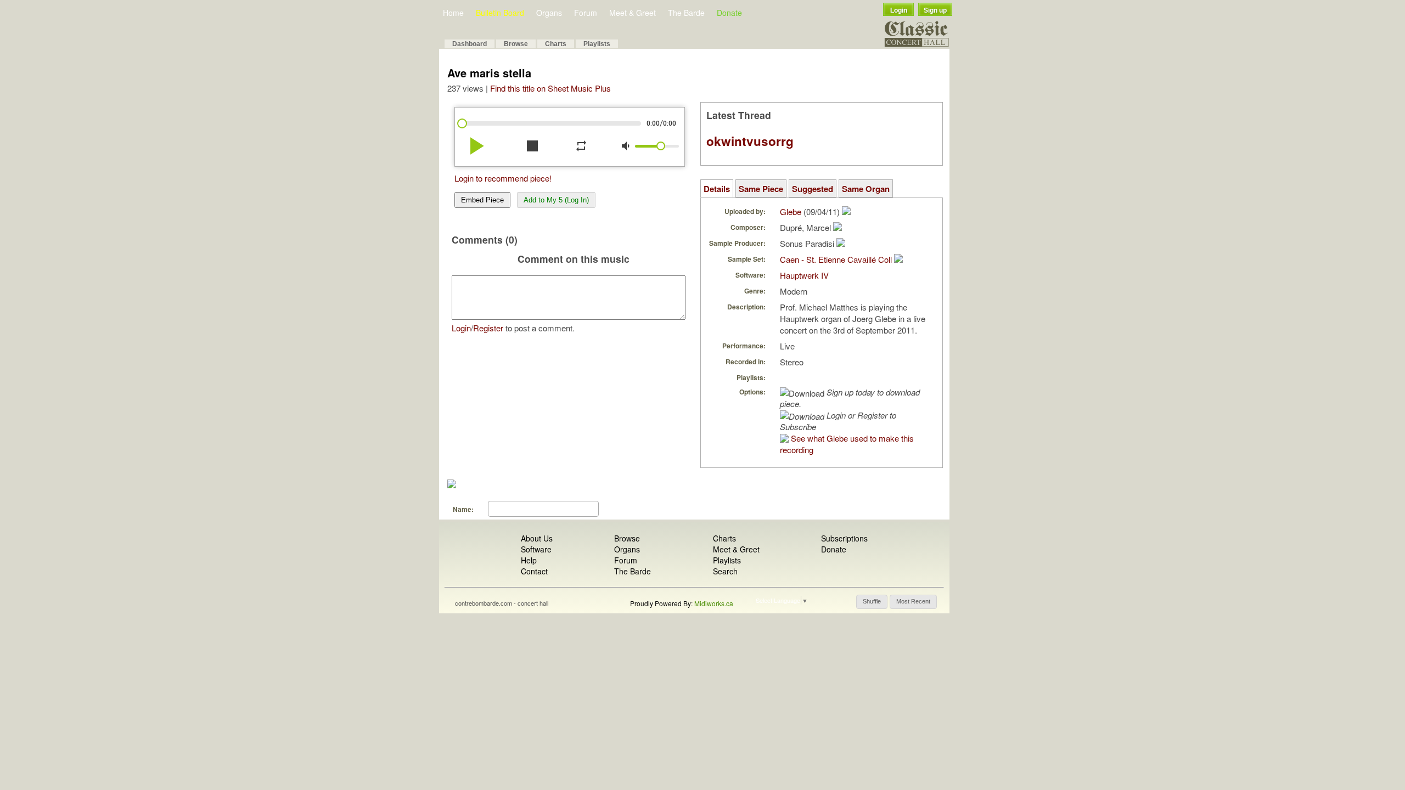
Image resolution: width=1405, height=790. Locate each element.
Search (725, 571)
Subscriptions (844, 538)
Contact (534, 571)
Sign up (935, 10)
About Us (537, 538)
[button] (871, 602)
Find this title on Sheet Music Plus (550, 88)
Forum (585, 12)
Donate (729, 12)
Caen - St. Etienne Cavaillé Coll (836, 259)
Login (898, 10)
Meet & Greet (632, 12)
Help (529, 560)
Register (488, 328)
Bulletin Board (500, 12)
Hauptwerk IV (804, 275)
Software (536, 549)
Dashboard (469, 44)
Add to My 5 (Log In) (556, 200)
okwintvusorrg (750, 141)
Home (453, 12)
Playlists (596, 44)
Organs (549, 12)
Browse (516, 44)
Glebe (790, 211)
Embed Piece (482, 200)
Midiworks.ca (713, 603)
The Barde (686, 12)
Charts (555, 44)
